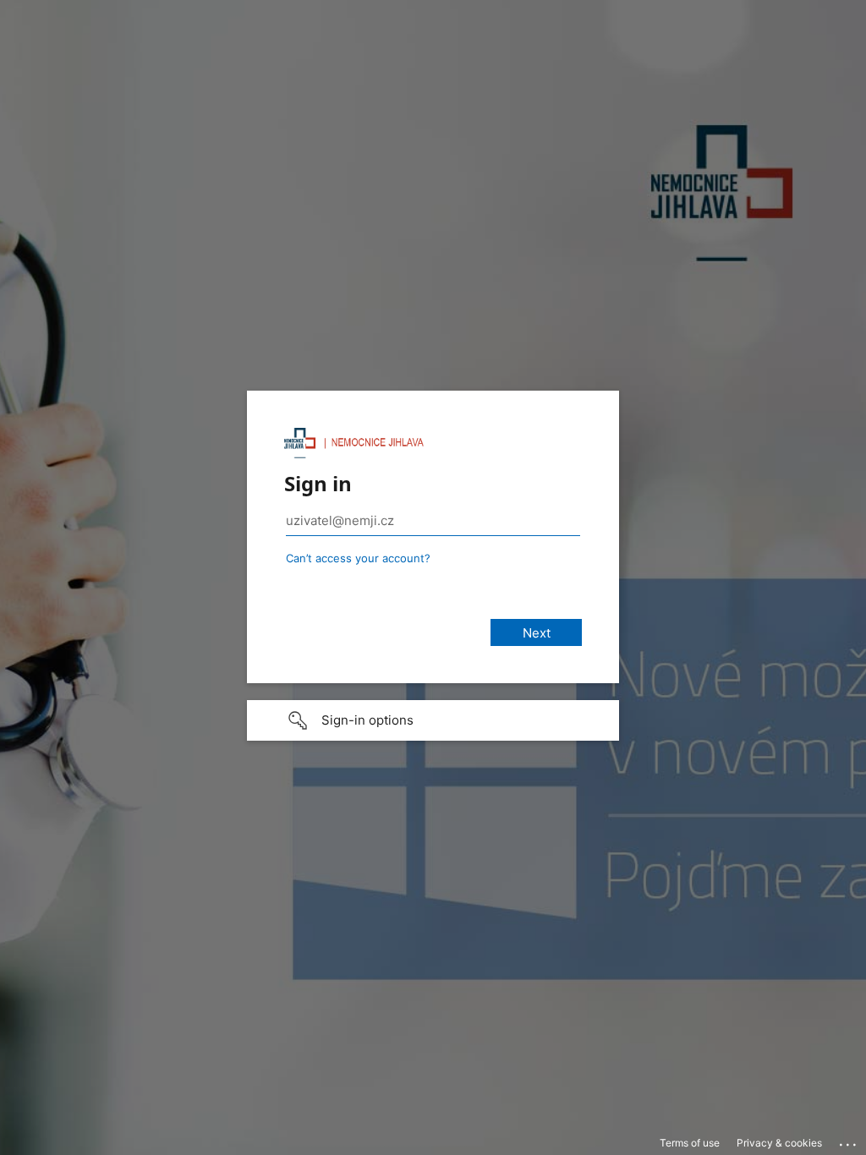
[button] (433, 720)
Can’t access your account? (358, 558)
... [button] (849, 1140)
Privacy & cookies (779, 1142)
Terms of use (690, 1142)
